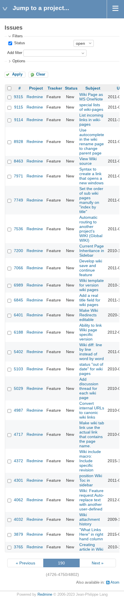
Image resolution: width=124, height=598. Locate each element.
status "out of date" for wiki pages (91, 369)
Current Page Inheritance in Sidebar (91, 251)
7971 (18, 176)
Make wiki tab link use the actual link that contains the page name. (91, 434)
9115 (18, 107)
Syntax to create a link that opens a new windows (91, 176)
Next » (98, 563)
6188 (18, 332)
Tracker (55, 88)
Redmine (35, 96)
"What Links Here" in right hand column (91, 534)
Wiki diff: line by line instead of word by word (91, 351)
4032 (18, 519)
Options (18, 61)
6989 (18, 285)
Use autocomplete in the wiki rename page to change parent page (91, 141)
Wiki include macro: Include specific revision (90, 460)
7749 (18, 200)
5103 (18, 369)
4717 (18, 434)
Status (19, 43)
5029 (18, 388)
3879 (18, 534)
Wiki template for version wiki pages (91, 285)
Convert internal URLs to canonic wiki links (91, 410)
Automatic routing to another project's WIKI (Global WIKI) (90, 229)
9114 (18, 119)
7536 (18, 229)
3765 (18, 547)
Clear (40, 74)
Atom (114, 582)
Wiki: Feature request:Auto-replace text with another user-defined (91, 499)
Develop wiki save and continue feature (90, 268)
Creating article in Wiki (91, 546)
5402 (18, 351)
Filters (17, 36)
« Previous (25, 563)
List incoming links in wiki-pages (91, 120)
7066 (18, 268)
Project (36, 88)
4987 (18, 410)
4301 (18, 480)
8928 (18, 141)
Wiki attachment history (89, 519)
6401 (18, 315)
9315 (18, 96)
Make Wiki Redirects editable (88, 315)
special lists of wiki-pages (91, 107)
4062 (18, 500)
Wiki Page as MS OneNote (91, 96)
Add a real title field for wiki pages (89, 300)
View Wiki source (88, 161)
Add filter (14, 53)
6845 (18, 300)
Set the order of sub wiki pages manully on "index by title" (91, 200)
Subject (92, 88)
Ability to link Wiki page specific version (90, 332)
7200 (18, 250)
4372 (18, 460)
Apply (17, 74)
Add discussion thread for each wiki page (88, 388)
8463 (18, 161)
